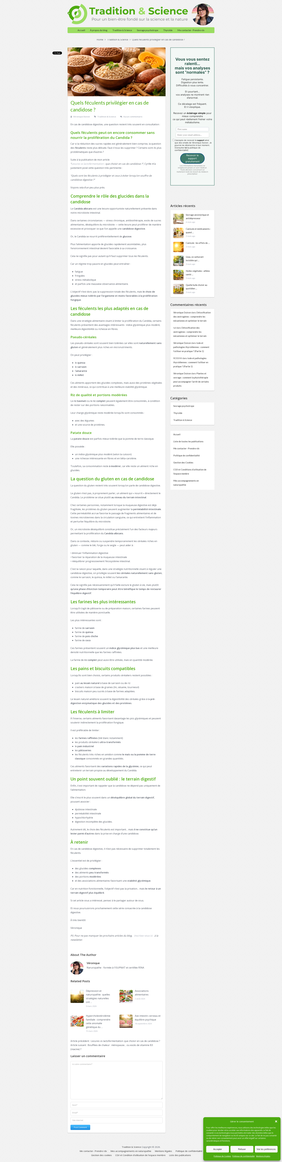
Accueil (81, 30)
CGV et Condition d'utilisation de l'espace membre (140, 1155)
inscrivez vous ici (143, 935)
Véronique (93, 963)
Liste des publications (180, 1155)
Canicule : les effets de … (198, 243)
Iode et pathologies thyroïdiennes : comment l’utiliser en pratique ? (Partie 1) (191, 347)
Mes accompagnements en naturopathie (130, 1151)
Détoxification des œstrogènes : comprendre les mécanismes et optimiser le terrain (192, 316)
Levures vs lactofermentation (87, 163)
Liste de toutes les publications (188, 441)
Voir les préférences (266, 1149)
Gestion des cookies (101, 1155)
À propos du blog (98, 30)
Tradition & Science (122, 30)
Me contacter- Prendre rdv (190, 30)
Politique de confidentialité (243, 1156)
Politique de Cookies (222, 1156)
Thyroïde (167, 30)
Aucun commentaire (132, 116)
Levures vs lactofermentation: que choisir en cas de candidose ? (115, 1041)
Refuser (242, 1149)
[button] (276, 1121)
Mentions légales (263, 1156)
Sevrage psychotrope (147, 30)
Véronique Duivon (81, 116)
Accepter (217, 1149)
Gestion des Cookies (183, 462)
